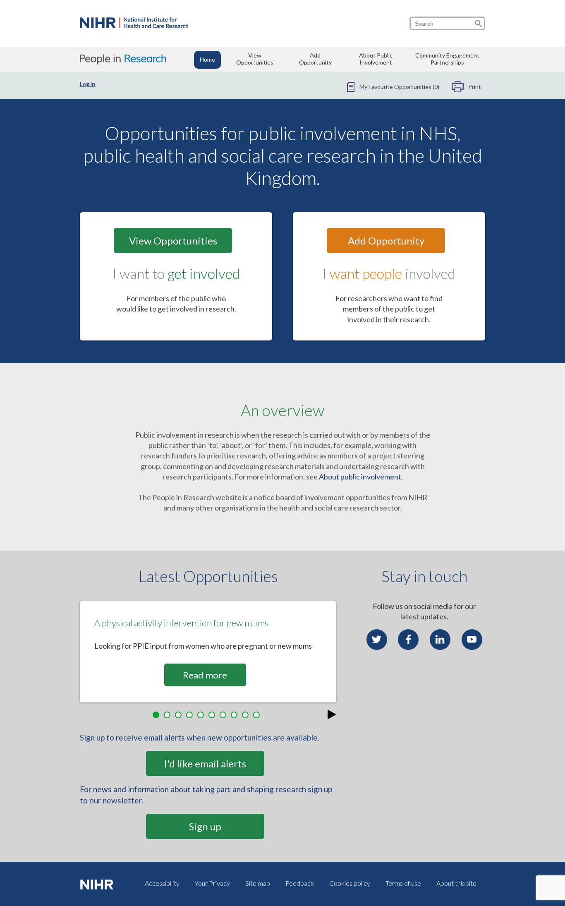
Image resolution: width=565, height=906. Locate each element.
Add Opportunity (315, 59)
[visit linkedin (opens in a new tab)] (440, 639)
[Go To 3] (180, 715)
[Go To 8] (236, 715)
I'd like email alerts (205, 763)
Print (474, 86)
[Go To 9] (247, 715)
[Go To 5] (202, 715)
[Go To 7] (224, 715)
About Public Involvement (376, 59)
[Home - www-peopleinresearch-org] (134, 25)
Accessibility (162, 883)
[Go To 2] (169, 715)
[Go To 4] (191, 715)
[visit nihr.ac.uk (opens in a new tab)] (98, 883)
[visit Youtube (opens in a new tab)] (472, 639)
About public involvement (360, 476)
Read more (205, 675)
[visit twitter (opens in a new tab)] (376, 639)
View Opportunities (254, 59)
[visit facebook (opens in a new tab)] (408, 639)
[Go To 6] (213, 715)
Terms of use (403, 883)
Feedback (299, 883)
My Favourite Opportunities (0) (399, 86)
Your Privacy (212, 883)
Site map (257, 883)
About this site (456, 883)
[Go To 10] (258, 715)
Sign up (205, 826)
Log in (87, 83)
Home (207, 59)
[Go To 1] (158, 715)
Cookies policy (349, 883)
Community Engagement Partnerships (447, 59)
